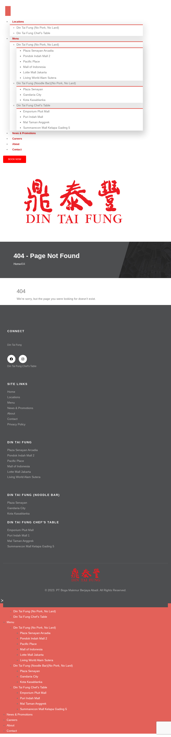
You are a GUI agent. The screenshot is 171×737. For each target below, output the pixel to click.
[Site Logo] (73, 200)
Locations (18, 21)
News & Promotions (20, 408)
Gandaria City (32, 94)
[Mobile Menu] (8, 11)
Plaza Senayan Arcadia (38, 50)
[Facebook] (11, 359)
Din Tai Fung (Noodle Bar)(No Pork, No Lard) (46, 83)
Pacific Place (31, 61)
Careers (12, 720)
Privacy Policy (16, 424)
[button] (2, 600)
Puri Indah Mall (33, 116)
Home (11, 391)
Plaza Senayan (33, 89)
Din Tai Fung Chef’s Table (33, 33)
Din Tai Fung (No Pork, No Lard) (37, 27)
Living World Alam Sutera (39, 77)
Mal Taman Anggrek (36, 122)
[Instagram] (23, 359)
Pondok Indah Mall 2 (36, 56)
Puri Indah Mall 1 (18, 535)
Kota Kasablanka (34, 100)
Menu (15, 38)
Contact (17, 149)
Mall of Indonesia (34, 67)
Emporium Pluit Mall (36, 111)
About (11, 413)
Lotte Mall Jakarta (35, 72)
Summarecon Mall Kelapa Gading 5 (46, 127)
